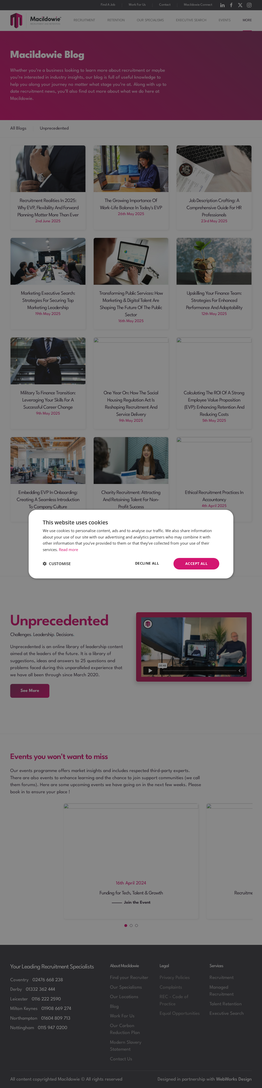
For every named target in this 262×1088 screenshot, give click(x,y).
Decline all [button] (147, 563)
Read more (68, 549)
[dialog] (131, 544)
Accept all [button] (196, 563)
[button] (57, 563)
